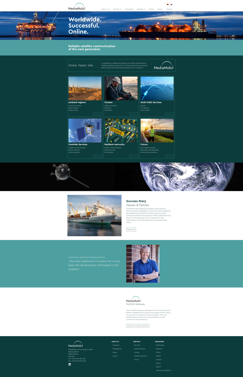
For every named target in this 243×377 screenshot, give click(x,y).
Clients (151, 9)
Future (136, 359)
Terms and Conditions (163, 370)
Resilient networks (140, 356)
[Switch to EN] (171, 4)
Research (140, 9)
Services (116, 9)
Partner (160, 9)
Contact (169, 9)
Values (115, 352)
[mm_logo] (80, 6)
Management (117, 349)
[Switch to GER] (168, 4)
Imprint (158, 367)
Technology (129, 9)
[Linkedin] (69, 364)
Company (116, 345)
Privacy (158, 363)
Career (115, 356)
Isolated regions (139, 349)
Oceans (136, 352)
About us (105, 9)
